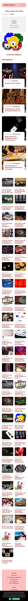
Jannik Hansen (14, 80)
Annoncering (14, 589)
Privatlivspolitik (16, 598)
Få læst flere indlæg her (14, 55)
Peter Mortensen (16, 106)
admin (12, 14)
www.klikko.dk (15, 583)
